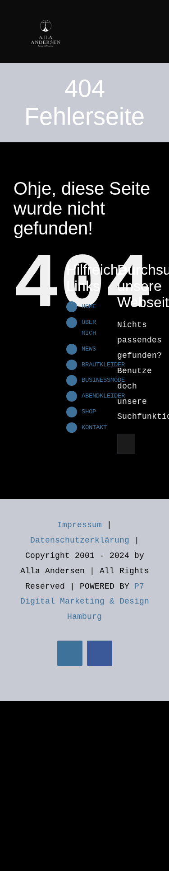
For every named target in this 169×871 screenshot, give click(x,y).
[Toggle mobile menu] (151, 14)
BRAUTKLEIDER (103, 364)
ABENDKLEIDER (103, 395)
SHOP (89, 411)
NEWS (89, 348)
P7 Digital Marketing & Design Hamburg (84, 602)
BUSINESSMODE (103, 380)
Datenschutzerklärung (79, 540)
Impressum (79, 524)
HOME (89, 306)
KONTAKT (94, 427)
